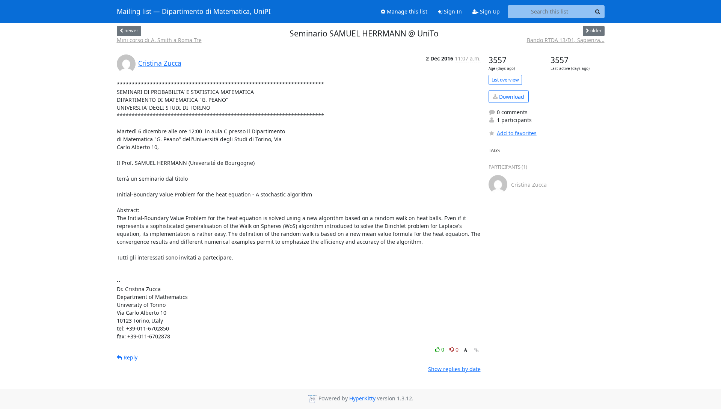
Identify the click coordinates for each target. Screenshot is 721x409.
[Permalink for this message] (476, 350)
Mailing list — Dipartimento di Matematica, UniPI (194, 11)
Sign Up (489, 11)
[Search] (598, 11)
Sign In (452, 11)
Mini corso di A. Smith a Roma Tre (159, 40)
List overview (505, 80)
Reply (129, 357)
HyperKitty (362, 398)
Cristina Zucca (159, 63)
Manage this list (406, 11)
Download (511, 96)
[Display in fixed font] (465, 351)
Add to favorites (517, 133)
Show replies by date (454, 369)
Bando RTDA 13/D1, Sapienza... (566, 40)
